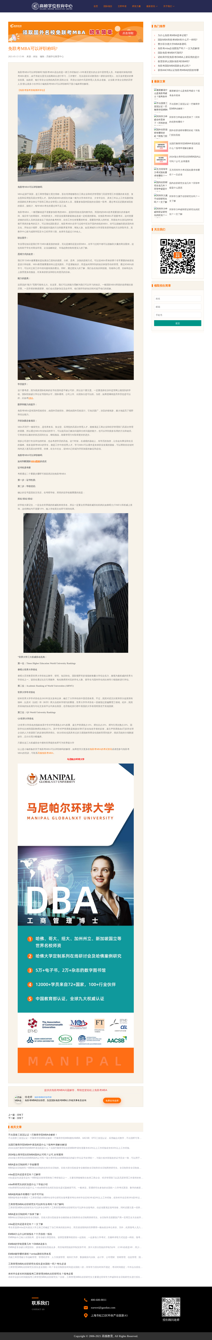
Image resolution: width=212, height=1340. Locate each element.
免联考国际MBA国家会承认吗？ (174, 65)
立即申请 (122, 6)
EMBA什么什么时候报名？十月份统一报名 (30, 1233)
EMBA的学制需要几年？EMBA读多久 (27, 1243)
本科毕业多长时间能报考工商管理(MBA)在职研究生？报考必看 (40, 1273)
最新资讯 (150, 6)
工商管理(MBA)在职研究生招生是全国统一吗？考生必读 (37, 1263)
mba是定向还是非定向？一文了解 (25, 1224)
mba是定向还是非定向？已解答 (24, 1174)
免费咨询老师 (112, 1100)
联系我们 (40, 1306)
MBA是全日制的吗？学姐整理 (23, 1164)
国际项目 (108, 6)
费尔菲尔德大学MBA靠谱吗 (172, 43)
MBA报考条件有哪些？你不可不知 (26, 1194)
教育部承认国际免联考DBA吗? (173, 61)
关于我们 (167, 6)
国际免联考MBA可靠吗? (170, 52)
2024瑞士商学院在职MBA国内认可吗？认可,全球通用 (35, 1154)
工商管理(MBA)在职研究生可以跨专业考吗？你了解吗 (36, 1204)
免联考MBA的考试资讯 (101, 749)
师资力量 (136, 6)
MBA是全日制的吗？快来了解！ (24, 1214)
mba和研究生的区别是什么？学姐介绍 (28, 1184)
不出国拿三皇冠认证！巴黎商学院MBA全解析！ (33, 1134)
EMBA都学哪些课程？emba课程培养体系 (29, 1253)
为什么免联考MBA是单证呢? (172, 35)
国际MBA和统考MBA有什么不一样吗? (177, 39)
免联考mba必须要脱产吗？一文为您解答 (179, 48)
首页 (96, 6)
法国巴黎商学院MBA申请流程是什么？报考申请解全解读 (37, 1144)
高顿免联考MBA (45, 753)
